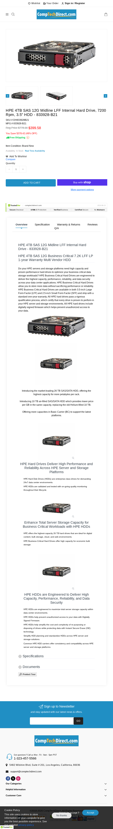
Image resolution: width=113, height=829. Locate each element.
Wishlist (35, 3)
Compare (10, 159)
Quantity (10, 163)
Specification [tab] (42, 224)
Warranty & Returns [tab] (68, 224)
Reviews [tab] (93, 224)
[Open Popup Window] (27, 674)
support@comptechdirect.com (25, 771)
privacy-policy (26, 825)
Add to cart (31, 183)
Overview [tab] (21, 224)
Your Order (52, 3)
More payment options (82, 189)
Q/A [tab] (56, 228)
